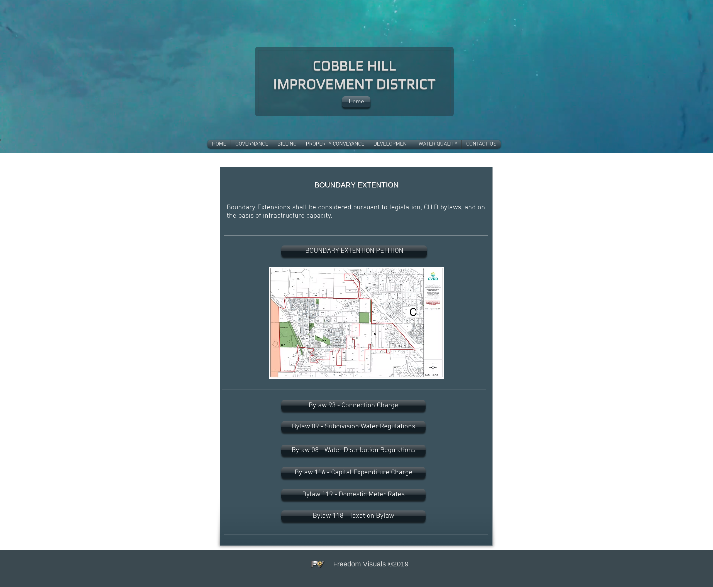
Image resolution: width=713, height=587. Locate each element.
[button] (251, 144)
